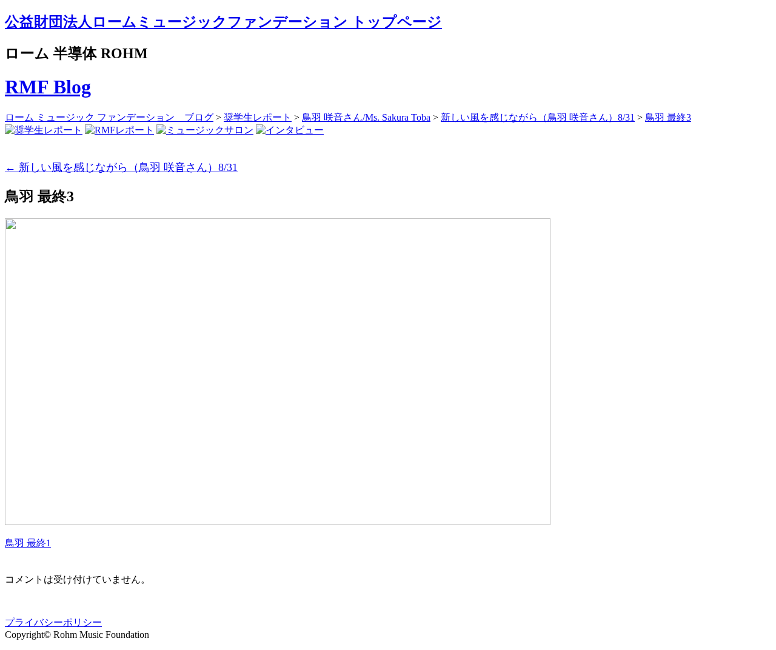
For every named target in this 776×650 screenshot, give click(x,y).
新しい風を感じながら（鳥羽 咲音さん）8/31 (538, 117)
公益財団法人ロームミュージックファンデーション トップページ (223, 22)
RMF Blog (48, 87)
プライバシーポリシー (53, 622)
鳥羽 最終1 (28, 543)
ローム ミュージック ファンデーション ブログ (109, 117)
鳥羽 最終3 (668, 117)
